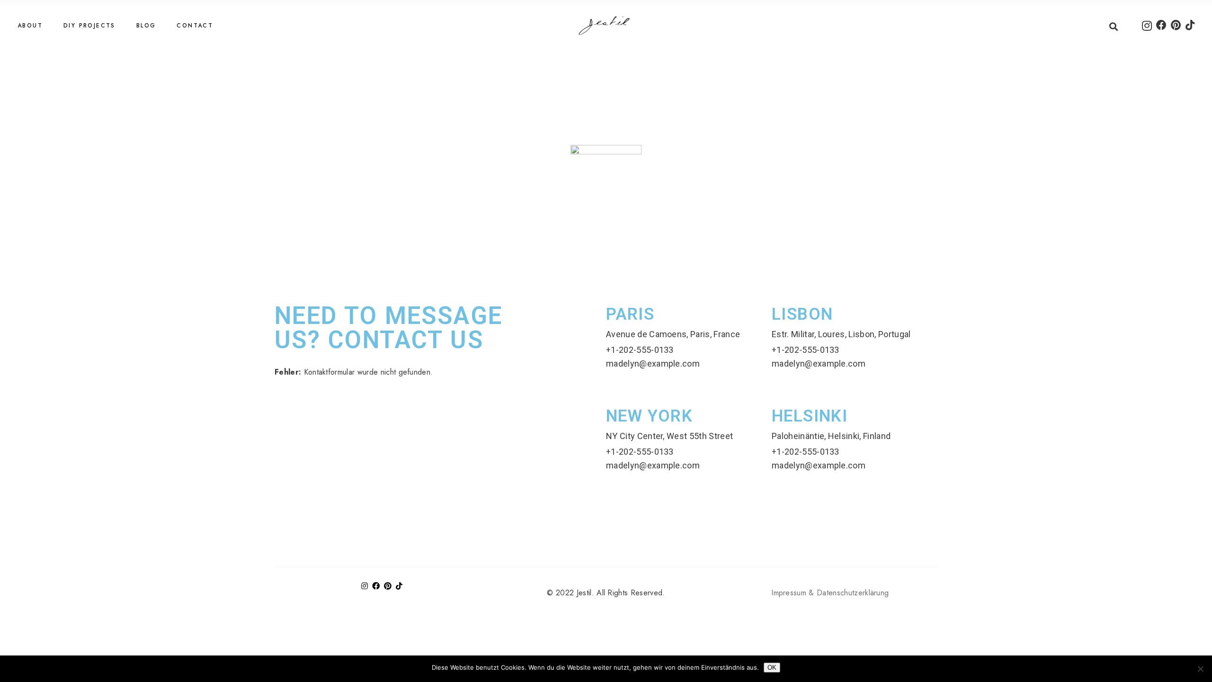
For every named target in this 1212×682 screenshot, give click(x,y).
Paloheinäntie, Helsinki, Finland (831, 436)
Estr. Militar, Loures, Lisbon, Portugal (841, 334)
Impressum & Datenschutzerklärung (830, 592)
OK (771, 667)
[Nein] (1200, 668)
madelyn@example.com (653, 363)
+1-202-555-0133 (640, 350)
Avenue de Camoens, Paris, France (673, 334)
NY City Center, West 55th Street (669, 436)
